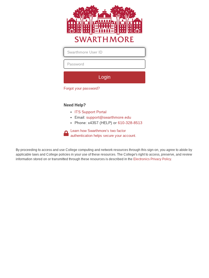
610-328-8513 (130, 123)
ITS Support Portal (90, 112)
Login (104, 77)
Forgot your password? (82, 88)
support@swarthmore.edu (108, 117)
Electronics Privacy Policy (152, 159)
